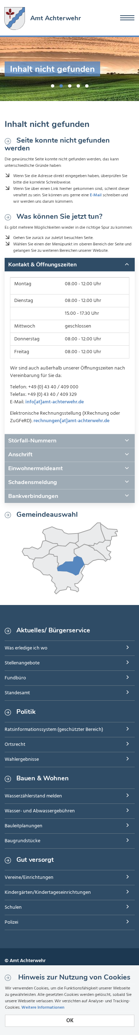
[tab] (70, 264)
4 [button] (78, 85)
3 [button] (69, 85)
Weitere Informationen (43, 1007)
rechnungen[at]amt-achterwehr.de (71, 421)
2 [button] (60, 85)
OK (69, 1021)
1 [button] (52, 85)
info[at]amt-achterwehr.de (54, 402)
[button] (70, 264)
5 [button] (86, 85)
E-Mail (96, 195)
